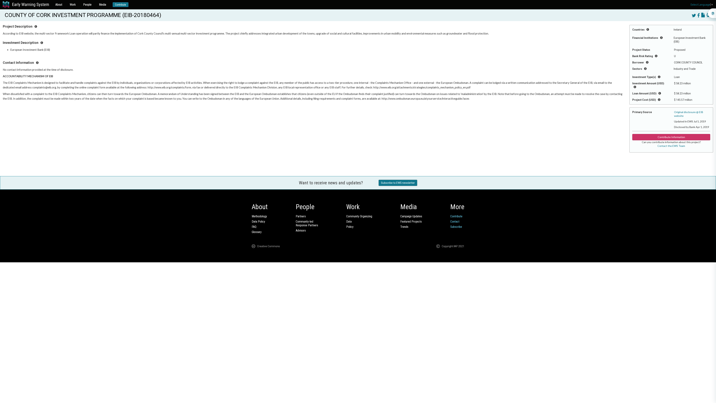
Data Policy (258, 221)
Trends (404, 227)
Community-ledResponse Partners (307, 223)
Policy (350, 227)
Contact (454, 221)
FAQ (254, 227)
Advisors (301, 230)
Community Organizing (359, 216)
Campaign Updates (411, 216)
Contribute (120, 4)
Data (349, 221)
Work (73, 4)
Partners (301, 216)
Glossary (257, 232)
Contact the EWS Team (671, 145)
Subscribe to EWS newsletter (398, 182)
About (58, 4)
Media (102, 4)
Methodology (259, 216)
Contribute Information (671, 137)
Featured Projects (411, 221)
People (87, 4)
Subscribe (456, 227)
